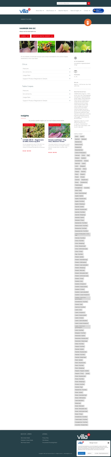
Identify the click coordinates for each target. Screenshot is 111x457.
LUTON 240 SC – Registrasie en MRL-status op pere (33, 140)
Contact (86, 10)
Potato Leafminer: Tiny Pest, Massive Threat (57, 140)
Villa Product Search (25, 442)
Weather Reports (63, 10)
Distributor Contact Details (27, 440)
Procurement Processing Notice (49, 442)
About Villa (39, 10)
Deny (90, 453)
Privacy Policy (45, 438)
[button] (108, 442)
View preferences (101, 453)
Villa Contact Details (25, 438)
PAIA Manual (45, 440)
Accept (81, 453)
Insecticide (26, 19)
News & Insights (75, 10)
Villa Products (50, 10)
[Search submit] (88, 3)
